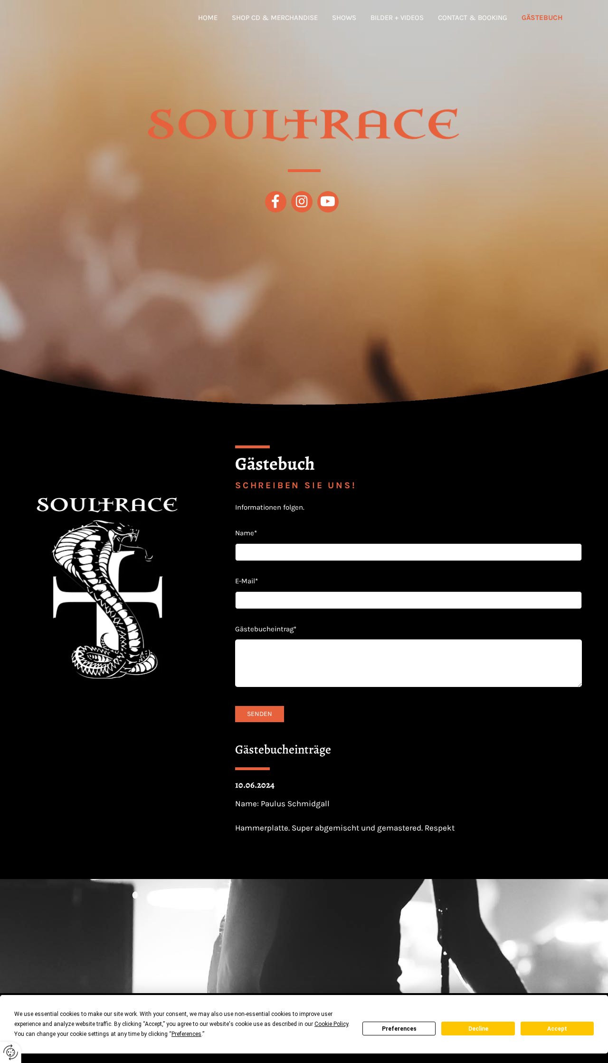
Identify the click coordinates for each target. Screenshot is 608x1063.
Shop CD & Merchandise (275, 17)
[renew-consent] (10, 1052)
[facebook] (275, 202)
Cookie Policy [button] (331, 1024)
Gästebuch (542, 17)
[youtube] (328, 202)
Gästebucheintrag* (265, 629)
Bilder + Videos (397, 17)
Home (208, 17)
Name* (246, 533)
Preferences (399, 1028)
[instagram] (302, 202)
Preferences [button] (186, 1034)
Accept (557, 1028)
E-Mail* (246, 581)
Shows (344, 17)
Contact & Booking (472, 17)
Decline (478, 1028)
